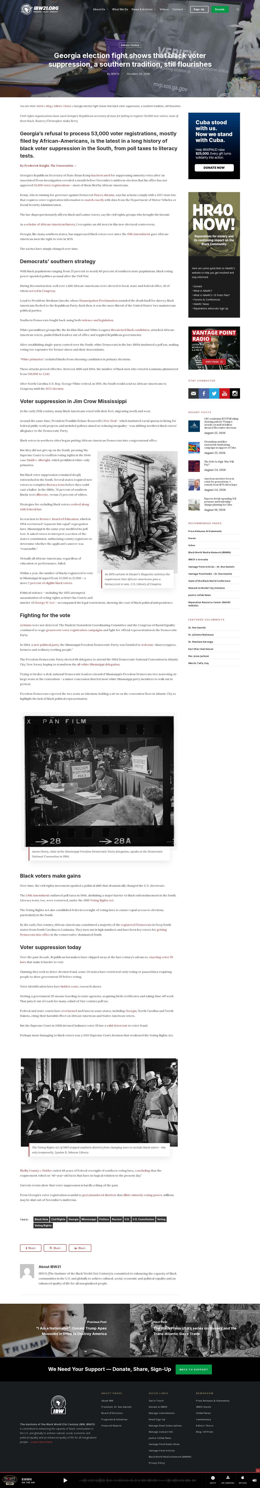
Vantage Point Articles (162, 1450)
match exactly (95, 200)
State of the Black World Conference (209, 580)
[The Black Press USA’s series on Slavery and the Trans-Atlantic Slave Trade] (195, 1330)
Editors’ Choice (204, 1425)
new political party (46, 644)
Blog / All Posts (204, 1431)
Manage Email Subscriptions (165, 1425)
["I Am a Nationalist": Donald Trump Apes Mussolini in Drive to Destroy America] (65, 1330)
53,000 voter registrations (52, 185)
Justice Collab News (199, 595)
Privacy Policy (157, 1462)
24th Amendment (38, 895)
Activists (25, 625)
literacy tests (56, 484)
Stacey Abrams (104, 195)
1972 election (54, 388)
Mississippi (89, 1219)
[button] (65, 1480)
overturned (69, 1011)
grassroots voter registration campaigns (74, 630)
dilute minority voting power (142, 1195)
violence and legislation (97, 320)
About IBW (107, 1400)
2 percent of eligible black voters (50, 583)
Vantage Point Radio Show (164, 1444)
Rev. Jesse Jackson (198, 656)
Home (40, 106)
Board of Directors (112, 1413)
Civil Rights (58, 1219)
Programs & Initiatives (114, 1419)
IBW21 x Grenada (198, 559)
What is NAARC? (202, 290)
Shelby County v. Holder (36, 1170)
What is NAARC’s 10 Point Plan (211, 295)
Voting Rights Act (102, 900)
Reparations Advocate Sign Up (210, 308)
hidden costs (69, 986)
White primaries (32, 359)
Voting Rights (43, 1225)
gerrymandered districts (99, 1195)
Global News (203, 1413)
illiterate (42, 494)
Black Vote (41, 1219)
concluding (142, 1170)
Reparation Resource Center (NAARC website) (209, 604)
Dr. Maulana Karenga (200, 641)
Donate (197, 286)
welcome (147, 644)
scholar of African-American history (50, 224)
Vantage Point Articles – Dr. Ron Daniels (211, 566)
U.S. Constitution (143, 1219)
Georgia (131, 1011)
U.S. (127, 1219)
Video (191, 545)
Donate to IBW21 (158, 1406)
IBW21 (115, 74)
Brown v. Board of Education (59, 519)
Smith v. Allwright (38, 460)
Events (192, 538)
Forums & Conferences (206, 299)
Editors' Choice (130, 45)
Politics (104, 1219)
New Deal (109, 421)
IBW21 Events (203, 1406)
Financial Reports (111, 1425)
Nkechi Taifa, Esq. (198, 663)
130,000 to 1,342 (39, 374)
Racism (117, 1219)
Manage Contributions (162, 1413)
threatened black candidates (130, 330)
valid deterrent (117, 1025)
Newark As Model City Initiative (206, 588)
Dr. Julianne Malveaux (201, 634)
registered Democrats (136, 924)
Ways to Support (193, 1369)
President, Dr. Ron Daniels (116, 1406)
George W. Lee (45, 602)
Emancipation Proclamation (98, 300)
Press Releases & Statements (205, 531)
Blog (48, 106)
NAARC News (201, 304)
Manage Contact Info (161, 1431)
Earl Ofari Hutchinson (200, 649)
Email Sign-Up (157, 1419)
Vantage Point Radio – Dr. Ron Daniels (210, 573)
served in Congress (42, 291)
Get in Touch (156, 1400)
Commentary (203, 1419)
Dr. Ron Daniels (197, 627)
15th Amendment (138, 234)
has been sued (100, 175)
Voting (161, 1219)
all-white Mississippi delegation (98, 664)
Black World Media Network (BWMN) (209, 552)
